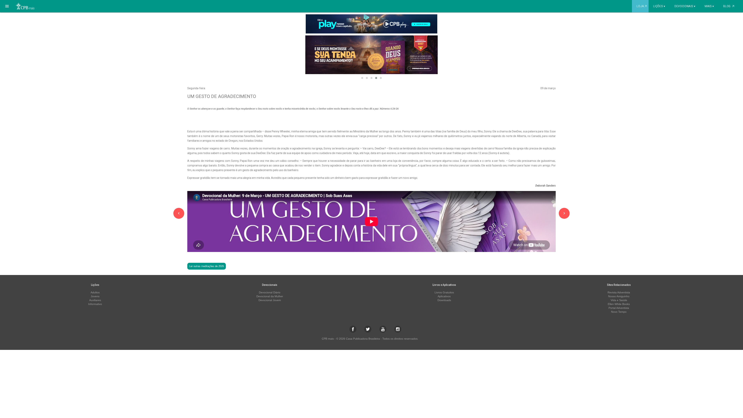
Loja (642, 6)
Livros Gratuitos (444, 292)
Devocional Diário (269, 292)
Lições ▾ (659, 6)
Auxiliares (95, 300)
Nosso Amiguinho (618, 296)
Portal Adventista (619, 307)
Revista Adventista (619, 292)
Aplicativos (444, 296)
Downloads (444, 300)
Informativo (95, 304)
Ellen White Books (619, 304)
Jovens (95, 296)
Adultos (95, 292)
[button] (7, 6)
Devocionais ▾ (685, 6)
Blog (728, 6)
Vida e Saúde (619, 300)
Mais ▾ (709, 6)
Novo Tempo (619, 311)
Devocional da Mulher (269, 296)
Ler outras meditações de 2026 (206, 266)
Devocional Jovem (270, 300)
